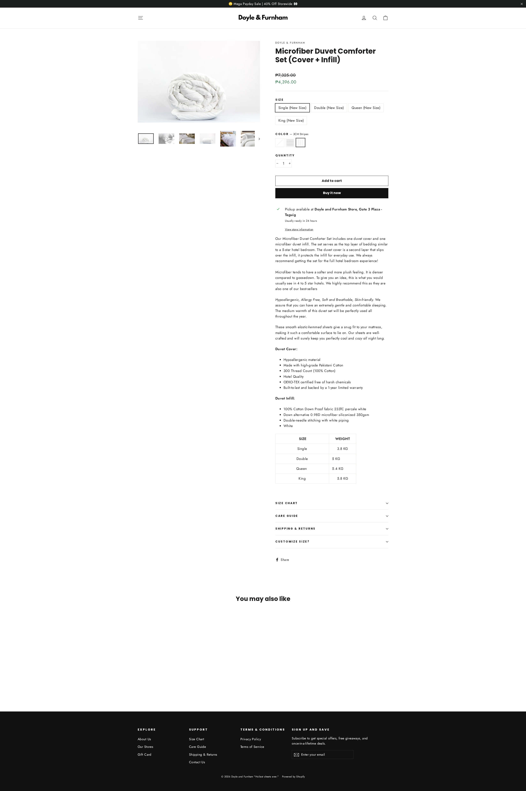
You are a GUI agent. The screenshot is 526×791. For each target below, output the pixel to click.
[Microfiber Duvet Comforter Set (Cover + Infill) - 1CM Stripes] (145, 680)
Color (291, 134)
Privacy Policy (250, 739)
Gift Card (144, 754)
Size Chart (286, 503)
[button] (331, 264)
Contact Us (197, 762)
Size (279, 100)
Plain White (279, 142)
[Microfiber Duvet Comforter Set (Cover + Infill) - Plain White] (140, 680)
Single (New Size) (292, 107)
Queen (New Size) (366, 107)
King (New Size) (291, 120)
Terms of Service (252, 746)
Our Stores (145, 746)
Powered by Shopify (293, 776)
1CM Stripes (290, 142)
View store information (299, 229)
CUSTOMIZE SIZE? (292, 542)
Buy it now (332, 193)
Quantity (285, 155)
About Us (144, 739)
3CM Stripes (300, 142)
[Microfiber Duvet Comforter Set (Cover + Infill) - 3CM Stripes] (150, 680)
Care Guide (286, 516)
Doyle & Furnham (290, 43)
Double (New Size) (329, 107)
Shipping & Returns (295, 529)
